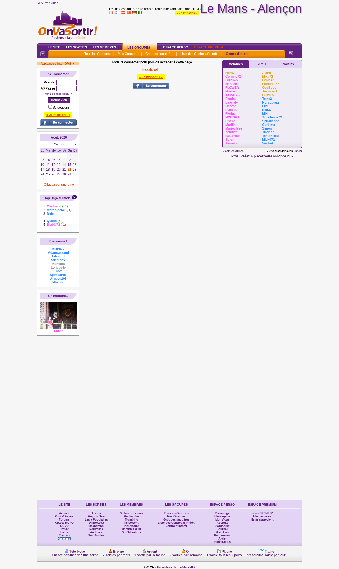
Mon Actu (222, 519)
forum (298, 150)
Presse (64, 529)
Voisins (288, 64)
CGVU (64, 525)
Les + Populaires (96, 519)
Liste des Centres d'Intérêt (199, 54)
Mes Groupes (127, 54)
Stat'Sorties (96, 535)
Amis (262, 64)
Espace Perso (175, 47)
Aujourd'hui (96, 516)
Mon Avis (222, 532)
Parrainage (222, 513)
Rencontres (222, 535)
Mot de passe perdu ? (58, 93)
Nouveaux (131, 525)
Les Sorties (76, 47)
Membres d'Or (131, 529)
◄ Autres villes (47, 3)
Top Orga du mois (57, 198)
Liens (64, 532)
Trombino (131, 519)
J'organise (222, 525)
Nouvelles (96, 529)
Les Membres (104, 47)
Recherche (96, 525)
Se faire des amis (131, 513)
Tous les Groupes (97, 54)
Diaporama (96, 522)
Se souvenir (61, 107)
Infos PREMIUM (262, 513)
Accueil (64, 513)
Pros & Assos (64, 516)
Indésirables (222, 541)
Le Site (54, 47)
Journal (222, 529)
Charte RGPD (64, 522)
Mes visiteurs (262, 516)
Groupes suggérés (158, 54)
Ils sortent (131, 522)
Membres (236, 64)
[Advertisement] (205, 27)
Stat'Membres (131, 532)
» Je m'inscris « (187, 12)
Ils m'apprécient (262, 519)
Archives (96, 532)
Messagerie (222, 516)
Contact (64, 535)
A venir (96, 513)
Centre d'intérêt (237, 54)
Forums (64, 519)
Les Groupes (138, 48)
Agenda (222, 522)
